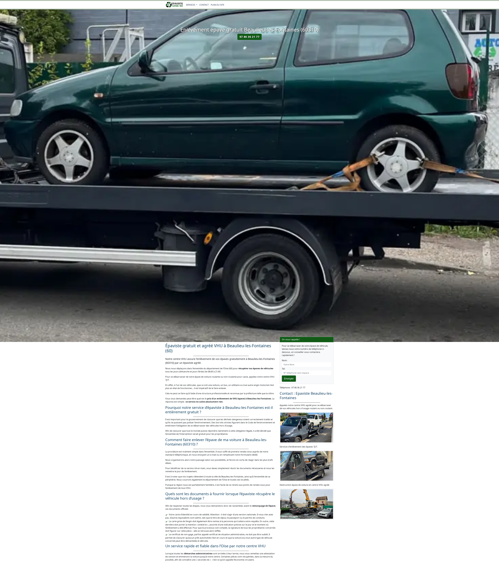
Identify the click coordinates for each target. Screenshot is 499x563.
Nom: (284, 360)
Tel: (283, 368)
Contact (204, 4)
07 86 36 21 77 (249, 36)
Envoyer (289, 378)
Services (191, 4)
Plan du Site (217, 4)
